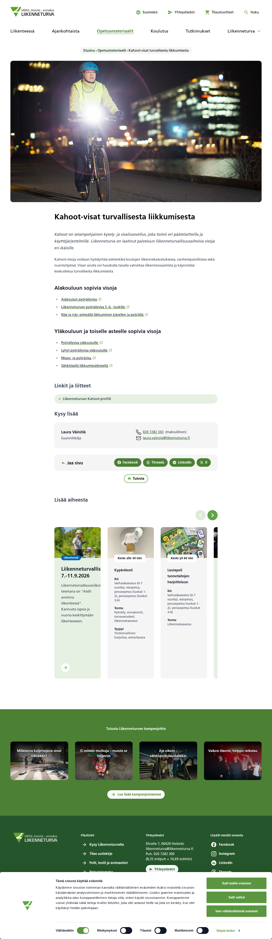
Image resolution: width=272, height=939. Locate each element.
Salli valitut (236, 897)
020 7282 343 (153, 432)
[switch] (126, 930)
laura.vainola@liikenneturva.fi (166, 438)
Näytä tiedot (226, 930)
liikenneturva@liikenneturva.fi (169, 849)
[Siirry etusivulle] (32, 12)
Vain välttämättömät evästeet (236, 911)
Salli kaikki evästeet (236, 883)
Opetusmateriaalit (112, 50)
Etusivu (89, 50)
